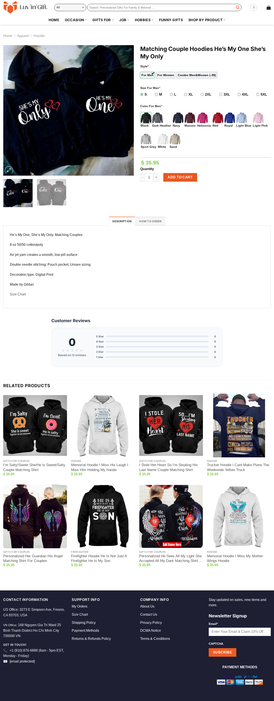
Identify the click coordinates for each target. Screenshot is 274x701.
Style (144, 66)
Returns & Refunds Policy (91, 638)
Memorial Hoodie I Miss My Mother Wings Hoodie (235, 558)
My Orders (79, 606)
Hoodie (39, 36)
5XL (264, 94)
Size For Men (150, 88)
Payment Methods (85, 630)
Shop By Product (205, 20)
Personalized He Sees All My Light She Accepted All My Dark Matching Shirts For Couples (170, 558)
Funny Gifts (171, 20)
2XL (208, 94)
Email (213, 623)
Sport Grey (148, 146)
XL (190, 94)
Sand (173, 146)
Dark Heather (161, 125)
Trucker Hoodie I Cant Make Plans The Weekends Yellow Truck (238, 467)
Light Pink (260, 125)
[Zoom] (9, 170)
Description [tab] (122, 221)
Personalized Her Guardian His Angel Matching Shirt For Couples (33, 558)
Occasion (74, 20)
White (162, 146)
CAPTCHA (216, 643)
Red (215, 125)
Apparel (23, 36)
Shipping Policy (84, 622)
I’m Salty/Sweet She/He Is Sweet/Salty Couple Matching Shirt (34, 467)
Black (145, 125)
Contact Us (148, 614)
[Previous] (11, 110)
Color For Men (151, 106)
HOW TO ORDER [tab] (150, 221)
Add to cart (180, 177)
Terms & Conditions (155, 638)
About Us (147, 606)
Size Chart (18, 294)
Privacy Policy (151, 622)
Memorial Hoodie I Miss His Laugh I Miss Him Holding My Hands (99, 467)
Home (54, 20)
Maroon (190, 125)
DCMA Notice (150, 630)
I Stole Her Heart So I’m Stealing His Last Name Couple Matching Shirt (168, 467)
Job (122, 20)
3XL (226, 94)
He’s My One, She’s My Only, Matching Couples (46, 235)
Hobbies (142, 20)
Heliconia (204, 125)
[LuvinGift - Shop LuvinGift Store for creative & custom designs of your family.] (25, 7)
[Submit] (237, 7)
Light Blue (243, 125)
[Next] (126, 110)
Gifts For (101, 20)
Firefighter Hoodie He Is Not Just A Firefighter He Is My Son (99, 558)
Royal (228, 125)
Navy (176, 125)
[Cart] (269, 7)
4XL (245, 94)
